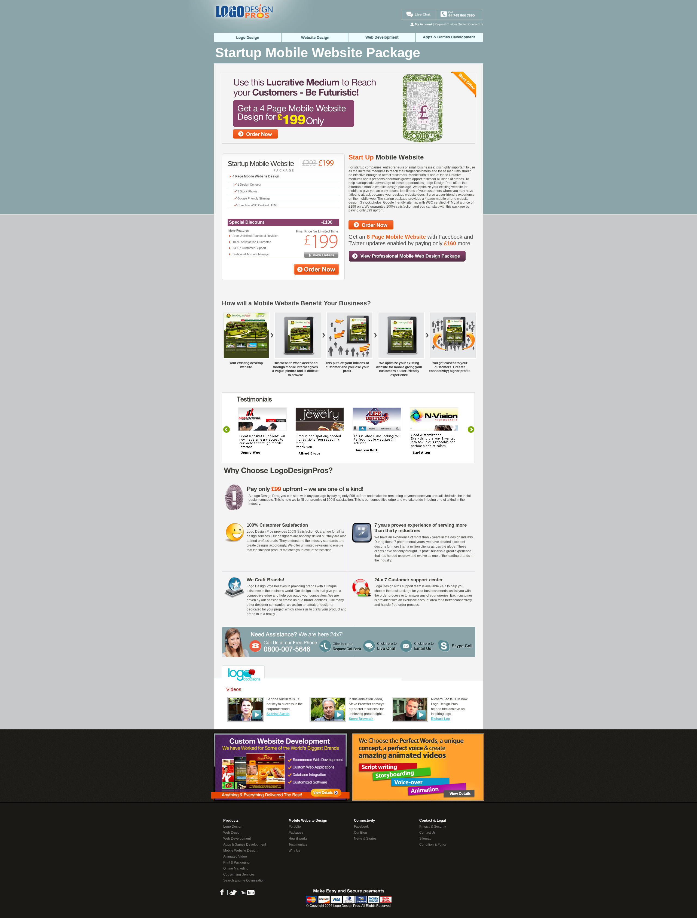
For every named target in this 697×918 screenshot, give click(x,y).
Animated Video (235, 856)
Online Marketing (236, 868)
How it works (298, 838)
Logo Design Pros (346, 906)
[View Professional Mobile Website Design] (407, 261)
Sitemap (425, 838)
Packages (296, 832)
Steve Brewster (361, 719)
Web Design (315, 37)
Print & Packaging (236, 862)
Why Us (294, 850)
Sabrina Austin (278, 714)
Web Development (382, 37)
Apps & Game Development (450, 37)
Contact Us (475, 24)
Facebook (361, 826)
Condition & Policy (433, 844)
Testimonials (298, 844)
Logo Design (232, 826)
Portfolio (295, 826)
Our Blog (360, 832)
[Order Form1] (370, 228)
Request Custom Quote (450, 24)
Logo (247, 37)
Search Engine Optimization (244, 880)
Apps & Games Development (244, 844)
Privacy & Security (432, 826)
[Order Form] (316, 274)
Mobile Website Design (240, 850)
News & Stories (365, 838)
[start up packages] (321, 257)
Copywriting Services (239, 874)
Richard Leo (440, 719)
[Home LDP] (251, 46)
